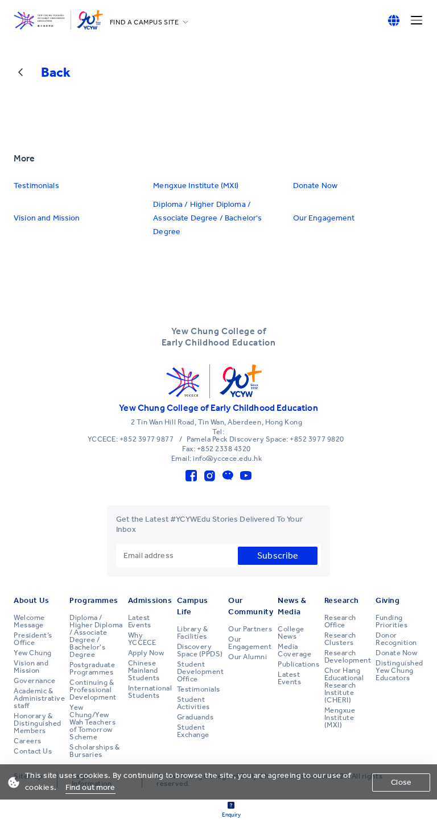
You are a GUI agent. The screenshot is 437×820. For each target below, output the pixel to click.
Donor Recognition (396, 639)
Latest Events (139, 621)
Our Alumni (247, 657)
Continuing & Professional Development (93, 690)
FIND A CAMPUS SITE (144, 22)
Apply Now (146, 653)
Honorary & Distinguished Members (37, 723)
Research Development (348, 656)
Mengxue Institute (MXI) (195, 185)
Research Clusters (340, 639)
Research (341, 600)
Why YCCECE (142, 639)
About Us (31, 600)
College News (291, 632)
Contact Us (33, 751)
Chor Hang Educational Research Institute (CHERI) (344, 685)
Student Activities (193, 703)
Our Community (250, 606)
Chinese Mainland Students (144, 670)
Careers (28, 741)
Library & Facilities (192, 632)
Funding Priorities (391, 621)
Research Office (340, 621)
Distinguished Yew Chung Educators (399, 670)
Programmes (93, 600)
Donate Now (315, 185)
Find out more (90, 787)
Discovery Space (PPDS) (200, 650)
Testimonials (36, 185)
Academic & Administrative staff (39, 698)
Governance (34, 681)
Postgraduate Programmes (92, 668)
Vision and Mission (47, 218)
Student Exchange (193, 731)
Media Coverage (294, 650)
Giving (387, 600)
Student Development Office (200, 671)
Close (401, 782)
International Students (150, 692)
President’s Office (33, 639)
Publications (298, 664)
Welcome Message (29, 621)
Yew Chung (33, 653)
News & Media (292, 606)
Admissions (150, 600)
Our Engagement (324, 218)
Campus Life (192, 606)
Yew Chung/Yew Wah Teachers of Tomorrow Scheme (92, 722)
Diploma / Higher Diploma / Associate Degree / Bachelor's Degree (207, 217)
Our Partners (250, 629)
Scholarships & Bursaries (94, 751)
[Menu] (416, 20)
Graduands (195, 717)
